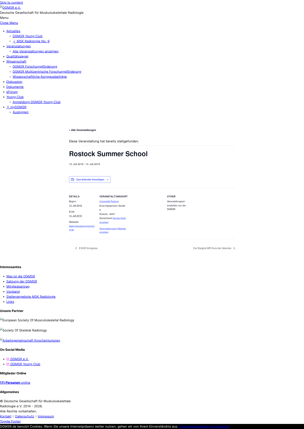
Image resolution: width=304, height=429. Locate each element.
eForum (12, 92)
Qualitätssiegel (17, 56)
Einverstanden (189, 426)
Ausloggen (21, 112)
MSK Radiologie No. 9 (32, 41)
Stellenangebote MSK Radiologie (31, 297)
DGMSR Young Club (27, 36)
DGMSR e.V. (19, 359)
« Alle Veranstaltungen (82, 130)
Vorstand (13, 291)
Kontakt (5, 416)
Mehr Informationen (215, 426)
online (15, 383)
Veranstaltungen (18, 46)
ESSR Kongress (88, 248)
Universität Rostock (109, 201)
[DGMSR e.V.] (10, 8)
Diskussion (14, 82)
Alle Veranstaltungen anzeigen (36, 51)
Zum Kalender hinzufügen (90, 179)
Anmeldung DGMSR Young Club (36, 102)
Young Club (15, 97)
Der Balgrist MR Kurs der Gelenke (212, 248)
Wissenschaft (16, 61)
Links (10, 302)
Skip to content (11, 2)
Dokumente (15, 87)
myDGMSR (18, 107)
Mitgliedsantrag (17, 286)
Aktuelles (13, 31)
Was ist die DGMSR (20, 276)
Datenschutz (24, 416)
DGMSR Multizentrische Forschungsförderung (47, 71)
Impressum (46, 416)
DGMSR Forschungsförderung (35, 66)
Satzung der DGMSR (21, 281)
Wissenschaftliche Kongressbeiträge (40, 77)
